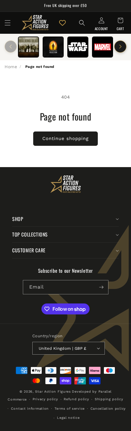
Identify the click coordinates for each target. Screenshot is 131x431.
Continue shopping (65, 138)
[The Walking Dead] (28, 47)
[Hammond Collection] (53, 47)
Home (11, 66)
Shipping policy (109, 399)
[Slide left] (11, 46)
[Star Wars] (77, 47)
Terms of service (70, 409)
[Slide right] (120, 46)
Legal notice (68, 418)
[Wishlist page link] (62, 22)
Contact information (30, 409)
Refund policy (76, 399)
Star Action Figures (53, 392)
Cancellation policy (108, 409)
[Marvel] (102, 47)
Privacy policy (45, 399)
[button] (7, 23)
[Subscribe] (101, 287)
